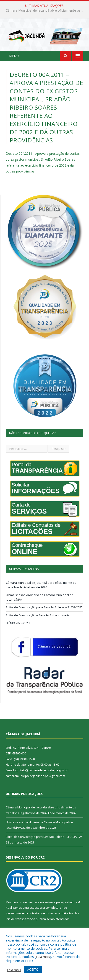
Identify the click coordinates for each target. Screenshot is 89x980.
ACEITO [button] (33, 969)
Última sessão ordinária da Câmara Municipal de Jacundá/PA (46, 10)
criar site (33, 902)
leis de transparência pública (26, 919)
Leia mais (43, 956)
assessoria (37, 907)
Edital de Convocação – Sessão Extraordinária (38, 615)
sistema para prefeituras (61, 902)
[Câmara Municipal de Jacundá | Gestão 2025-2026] (44, 35)
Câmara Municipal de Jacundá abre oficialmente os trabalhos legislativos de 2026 (41, 585)
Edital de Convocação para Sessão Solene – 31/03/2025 (44, 607)
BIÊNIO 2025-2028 (17, 623)
